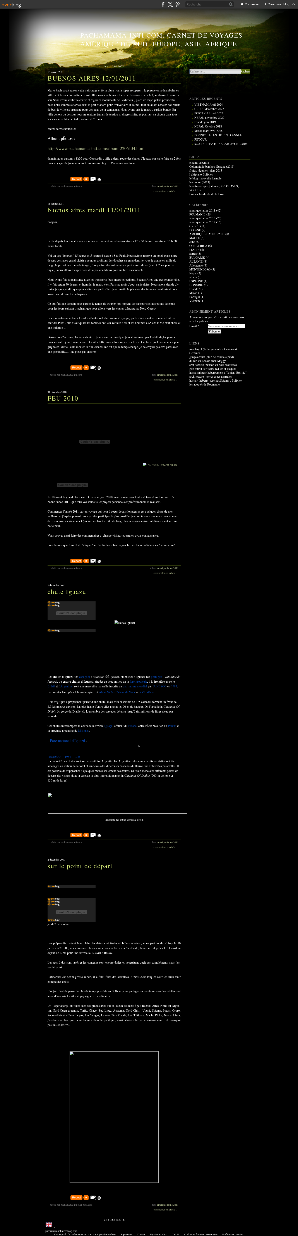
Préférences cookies (232, 1234)
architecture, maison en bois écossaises (213, 365)
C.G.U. (176, 1234)
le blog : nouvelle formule (205, 178)
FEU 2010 (63, 398)
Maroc (193, 293)
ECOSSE (195, 230)
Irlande (193, 289)
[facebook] (163, 4)
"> (61, 1229)
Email (193, 326)
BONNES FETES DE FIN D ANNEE (218, 135)
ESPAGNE (196, 281)
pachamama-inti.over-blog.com (61, 1231)
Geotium (194, 353)
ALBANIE (196, 261)
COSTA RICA (198, 246)
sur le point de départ (80, 865)
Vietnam (194, 301)
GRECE (194, 226)
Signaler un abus (158, 1234)
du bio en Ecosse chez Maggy (207, 361)
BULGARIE (197, 257)
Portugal (194, 297)
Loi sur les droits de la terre (206, 194)
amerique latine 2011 (167, 186)
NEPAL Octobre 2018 (208, 126)
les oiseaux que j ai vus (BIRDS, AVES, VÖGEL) (214, 188)
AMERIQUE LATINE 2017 (206, 234)
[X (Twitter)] (170, 4)
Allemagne (196, 265)
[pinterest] (177, 4)
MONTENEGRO (200, 269)
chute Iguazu (67, 591)
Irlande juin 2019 (205, 122)
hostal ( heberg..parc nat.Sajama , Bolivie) (215, 380)
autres (193, 253)
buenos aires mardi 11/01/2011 (94, 209)
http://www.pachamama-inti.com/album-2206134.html (96, 148)
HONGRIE (196, 285)
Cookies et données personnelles (201, 1234)
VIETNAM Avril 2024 (208, 104)
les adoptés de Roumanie (204, 384)
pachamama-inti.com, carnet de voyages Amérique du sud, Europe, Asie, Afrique (161, 39)
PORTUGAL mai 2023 (208, 113)
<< (105, 66)
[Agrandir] (124, 816)
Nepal (193, 273)
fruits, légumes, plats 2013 (205, 170)
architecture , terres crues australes (210, 376)
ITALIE (194, 250)
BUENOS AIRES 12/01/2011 (92, 78)
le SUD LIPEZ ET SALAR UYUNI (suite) (221, 144)
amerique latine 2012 (202, 222)
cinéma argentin (199, 162)
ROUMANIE (197, 214)
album (193, 277)
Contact (141, 1234)
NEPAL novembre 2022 (209, 117)
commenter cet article (165, 191)
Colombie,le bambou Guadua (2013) (212, 166)
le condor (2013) (199, 182)
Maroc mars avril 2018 (208, 131)
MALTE (194, 238)
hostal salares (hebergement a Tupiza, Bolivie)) (218, 372)
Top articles (126, 1234)
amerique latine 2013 (202, 218)
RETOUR (200, 139)
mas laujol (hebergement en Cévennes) (213, 349)
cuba (192, 242)
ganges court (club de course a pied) (211, 357)
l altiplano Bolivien (201, 174)
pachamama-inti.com (81, 1234)
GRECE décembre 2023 (209, 109)
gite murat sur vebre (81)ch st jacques (212, 369)
